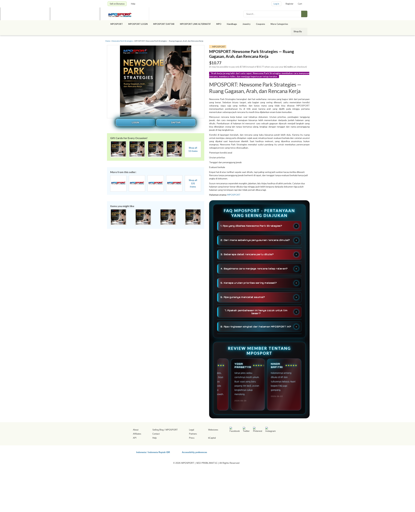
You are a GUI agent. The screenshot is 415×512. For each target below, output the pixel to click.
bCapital (212, 438)
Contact (156, 434)
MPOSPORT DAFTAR (163, 24)
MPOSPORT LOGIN (138, 24)
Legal (191, 430)
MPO (218, 24)
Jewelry (246, 24)
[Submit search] (304, 14)
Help (133, 3)
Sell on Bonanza (117, 3)
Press (192, 438)
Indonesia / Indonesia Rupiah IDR (153, 452)
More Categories (280, 24)
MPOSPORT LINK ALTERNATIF (195, 24)
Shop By (298, 31)
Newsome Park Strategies (122, 41)
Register (289, 3)
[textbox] (272, 14)
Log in (276, 3)
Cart (300, 3)
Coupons (260, 24)
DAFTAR (175, 122)
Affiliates (137, 434)
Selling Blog (158, 430)
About (135, 430)
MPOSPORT (116, 24)
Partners (193, 434)
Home (107, 41)
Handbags (232, 24)
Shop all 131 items (193, 183)
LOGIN (135, 122)
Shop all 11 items (193, 149)
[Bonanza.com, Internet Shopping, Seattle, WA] (261, 452)
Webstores (213, 430)
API (134, 438)
